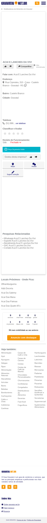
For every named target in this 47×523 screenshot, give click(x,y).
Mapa (13, 166)
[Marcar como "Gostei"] (6, 66)
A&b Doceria (7, 288)
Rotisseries (39, 387)
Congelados (23, 387)
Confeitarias (23, 384)
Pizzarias (38, 384)
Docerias (21, 398)
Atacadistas (6, 379)
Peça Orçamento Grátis (16, 150)
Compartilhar (26, 66)
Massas (37, 366)
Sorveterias (39, 398)
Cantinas (4, 408)
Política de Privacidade (34, 520)
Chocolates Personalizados (24, 376)
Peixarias (38, 380)
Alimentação (6, 353)
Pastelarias (39, 377)
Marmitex (38, 363)
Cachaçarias (6, 396)
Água (3, 366)
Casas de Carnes (22, 359)
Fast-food (22, 402)
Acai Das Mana (8, 297)
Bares (3, 386)
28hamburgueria (8, 284)
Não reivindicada (40, 66)
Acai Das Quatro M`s (10, 306)
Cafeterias (5, 405)
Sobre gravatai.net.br (12, 504)
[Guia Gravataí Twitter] (10, 487)
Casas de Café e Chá (22, 354)
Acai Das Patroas (9, 301)
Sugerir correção (13, 174)
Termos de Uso (21, 520)
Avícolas (4, 382)
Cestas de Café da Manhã (22, 369)
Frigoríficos (22, 405)
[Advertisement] (23, 35)
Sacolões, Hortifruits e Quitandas (39, 392)
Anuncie (7, 511)
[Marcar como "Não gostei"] (11, 66)
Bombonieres (6, 392)
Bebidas (4, 389)
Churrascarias (23, 380)
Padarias (38, 373)
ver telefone (21, 123)
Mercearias (39, 370)
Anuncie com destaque (23, 337)
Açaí (3, 356)
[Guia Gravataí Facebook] (4, 487)
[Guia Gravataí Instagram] (16, 487)
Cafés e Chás (4, 400)
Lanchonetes (39, 356)
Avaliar (34, 166)
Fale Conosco (9, 508)
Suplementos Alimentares (39, 406)
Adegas (4, 363)
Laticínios (38, 360)
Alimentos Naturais (5, 374)
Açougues (5, 360)
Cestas (21, 364)
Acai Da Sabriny (8, 293)
